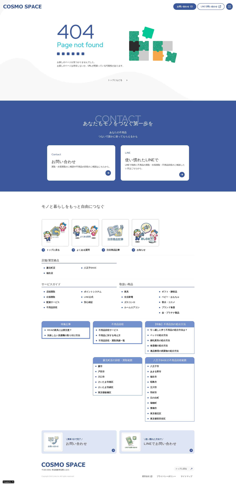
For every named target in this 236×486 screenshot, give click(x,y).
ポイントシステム (92, 291)
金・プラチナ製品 (170, 312)
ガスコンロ (129, 302)
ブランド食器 (168, 307)
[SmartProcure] (22, 7)
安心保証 (88, 302)
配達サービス (53, 302)
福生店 (49, 273)
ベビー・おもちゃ (170, 297)
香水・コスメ (168, 302)
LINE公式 (88, 297)
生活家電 (128, 297)
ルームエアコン (132, 307)
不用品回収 (51, 307)
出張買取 (50, 297)
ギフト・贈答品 (169, 291)
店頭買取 (50, 291)
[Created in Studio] (8, 482)
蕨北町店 (50, 267)
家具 (126, 291)
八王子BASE (90, 267)
